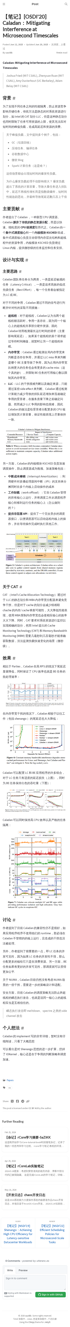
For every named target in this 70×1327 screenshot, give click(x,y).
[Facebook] (18, 1101)
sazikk (9, 52)
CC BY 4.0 (33, 1108)
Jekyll (47, 1322)
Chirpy (31, 1322)
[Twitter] (12, 1101)
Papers (10, 1080)
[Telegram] (23, 1101)
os (9, 1087)
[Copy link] (27, 1101)
